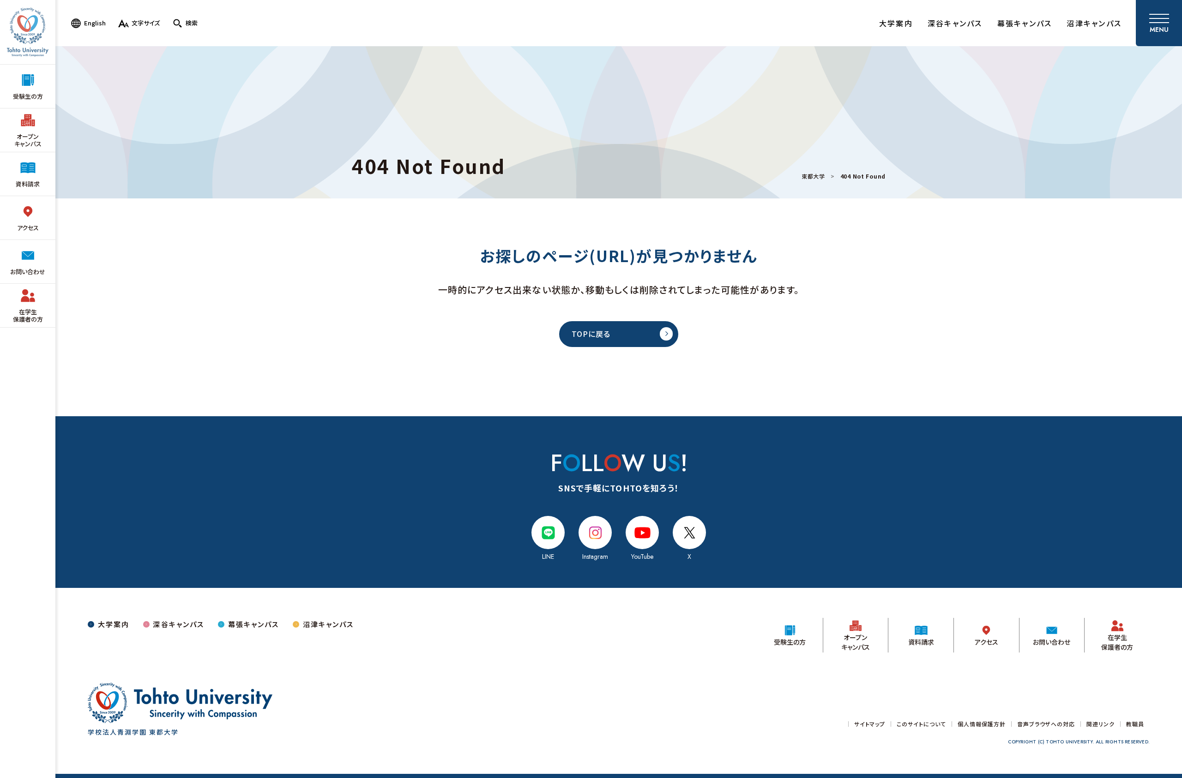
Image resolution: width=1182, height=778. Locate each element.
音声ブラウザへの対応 (1046, 724)
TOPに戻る (591, 333)
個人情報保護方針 (982, 724)
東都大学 (813, 176)
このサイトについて (921, 724)
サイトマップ (870, 724)
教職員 (1135, 724)
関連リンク (1100, 724)
